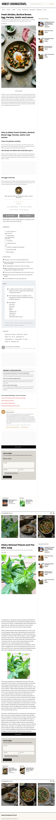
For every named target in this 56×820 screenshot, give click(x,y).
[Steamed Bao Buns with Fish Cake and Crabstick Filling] (28, 526)
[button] (18, 446)
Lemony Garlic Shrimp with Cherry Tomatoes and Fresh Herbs (13, 397)
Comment (5, 462)
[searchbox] (39, 4)
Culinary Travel (47, 26)
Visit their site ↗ (25, 427)
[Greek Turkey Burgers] (41, 32)
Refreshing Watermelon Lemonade (49, 39)
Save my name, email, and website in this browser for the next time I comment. (12, 473)
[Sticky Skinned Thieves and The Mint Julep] (27, 502)
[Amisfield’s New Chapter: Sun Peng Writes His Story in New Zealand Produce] (41, 24)
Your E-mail (21, 469)
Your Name (5, 469)
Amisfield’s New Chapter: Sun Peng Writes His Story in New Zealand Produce (49, 24)
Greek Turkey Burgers (48, 30)
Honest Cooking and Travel (9, 815)
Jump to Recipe (18, 90)
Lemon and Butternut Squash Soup (8, 403)
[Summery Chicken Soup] (46, 526)
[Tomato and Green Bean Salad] (41, 56)
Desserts (46, 574)
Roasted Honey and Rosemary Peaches (48, 47)
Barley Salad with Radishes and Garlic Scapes (10, 405)
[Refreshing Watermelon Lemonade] (41, 40)
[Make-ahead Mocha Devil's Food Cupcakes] (10, 502)
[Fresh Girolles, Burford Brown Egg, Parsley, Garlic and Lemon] (10, 770)
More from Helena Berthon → (13, 427)
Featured (46, 32)
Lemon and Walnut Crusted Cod (7, 400)
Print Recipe (11, 215)
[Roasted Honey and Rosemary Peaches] (41, 48)
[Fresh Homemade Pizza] (46, 794)
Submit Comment (7, 477)
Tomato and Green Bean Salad (49, 55)
